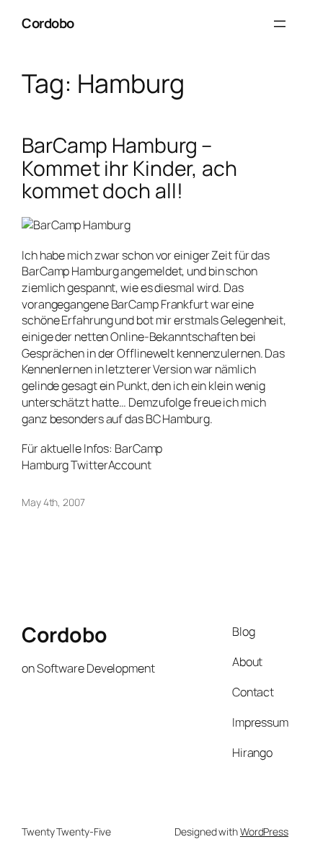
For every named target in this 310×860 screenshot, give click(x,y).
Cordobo (48, 23)
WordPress (264, 831)
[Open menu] (279, 23)
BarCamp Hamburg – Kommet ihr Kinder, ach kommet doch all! (129, 168)
